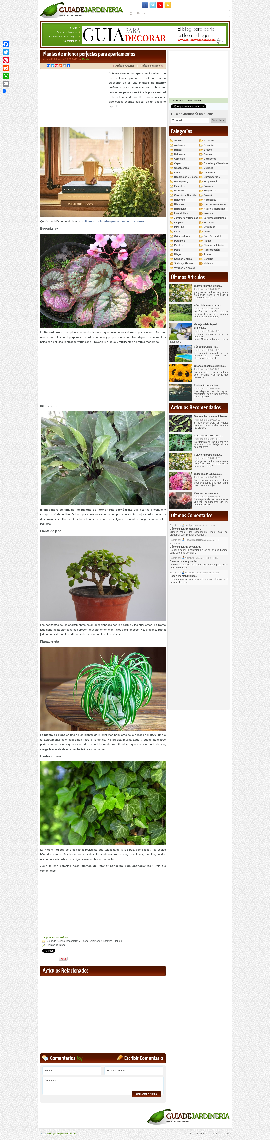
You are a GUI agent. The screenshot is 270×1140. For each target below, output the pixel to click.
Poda (177, 249)
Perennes (179, 240)
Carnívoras (210, 158)
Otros (177, 231)
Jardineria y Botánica (101, 941)
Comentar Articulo (146, 1094)
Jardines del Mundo (215, 218)
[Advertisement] (73, 98)
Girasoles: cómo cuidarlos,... (210, 366)
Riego (177, 254)
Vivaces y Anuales (184, 268)
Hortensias (180, 209)
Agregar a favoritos (67, 32)
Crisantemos (181, 168)
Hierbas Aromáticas (215, 204)
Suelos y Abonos (183, 263)
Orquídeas (209, 227)
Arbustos (209, 140)
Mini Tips (179, 227)
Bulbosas (179, 154)
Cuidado (51, 941)
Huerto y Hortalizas (215, 209)
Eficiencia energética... (207, 385)
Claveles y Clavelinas (216, 163)
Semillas (208, 259)
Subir (229, 1133)
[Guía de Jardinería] (81, 10)
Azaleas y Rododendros (181, 147)
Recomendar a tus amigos (63, 36)
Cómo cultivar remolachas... (185, 528)
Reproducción (212, 249)
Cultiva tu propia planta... (208, 286)
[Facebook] (6, 44)
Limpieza (179, 222)
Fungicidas (210, 190)
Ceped (177, 163)
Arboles (178, 140)
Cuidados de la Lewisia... (208, 474)
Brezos (208, 149)
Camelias (179, 158)
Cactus (208, 154)
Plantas (118, 941)
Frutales (208, 186)
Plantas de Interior (56, 945)
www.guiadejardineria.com (61, 1133)
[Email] (6, 84)
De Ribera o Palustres (210, 174)
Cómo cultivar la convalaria (185, 546)
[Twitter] (6, 52)
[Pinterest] (6, 60)
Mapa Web (216, 1133)
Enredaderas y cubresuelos (212, 179)
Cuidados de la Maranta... (208, 435)
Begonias (209, 145)
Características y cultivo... (184, 561)
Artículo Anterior (124, 65)
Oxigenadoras (182, 236)
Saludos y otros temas (183, 261)
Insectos (208, 213)
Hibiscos (179, 204)
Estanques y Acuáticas (181, 183)
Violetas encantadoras (206, 493)
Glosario (208, 195)
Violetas (208, 263)
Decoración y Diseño (77, 941)
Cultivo (61, 941)
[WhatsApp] (6, 76)
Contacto (202, 1133)
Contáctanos (70, 41)
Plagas (207, 240)
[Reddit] (6, 68)
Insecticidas (181, 213)
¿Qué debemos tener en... (208, 305)
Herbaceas (210, 199)
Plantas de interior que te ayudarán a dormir (114, 221)
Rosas (207, 254)
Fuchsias (179, 190)
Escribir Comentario (143, 1058)
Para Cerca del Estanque (212, 238)
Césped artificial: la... (206, 346)
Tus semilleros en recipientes (210, 416)
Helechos (179, 199)
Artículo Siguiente (150, 65)
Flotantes (179, 186)
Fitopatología (211, 181)
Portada (73, 28)
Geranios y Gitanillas (185, 195)
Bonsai (178, 149)
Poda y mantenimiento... (183, 576)
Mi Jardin (209, 222)
